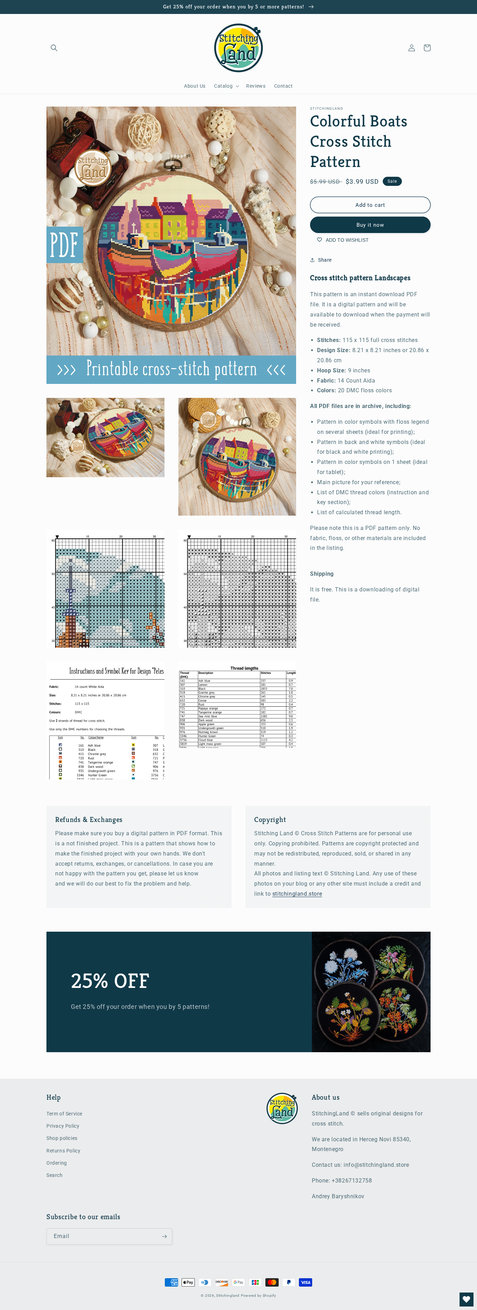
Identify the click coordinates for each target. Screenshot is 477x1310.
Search (54, 1175)
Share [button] (325, 260)
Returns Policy (63, 1150)
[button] (54, 48)
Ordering (56, 1163)
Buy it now (370, 225)
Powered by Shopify (258, 1295)
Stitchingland (228, 1295)
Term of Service (64, 1113)
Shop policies (62, 1138)
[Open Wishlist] (467, 1300)
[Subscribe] (164, 1236)
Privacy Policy (62, 1126)
